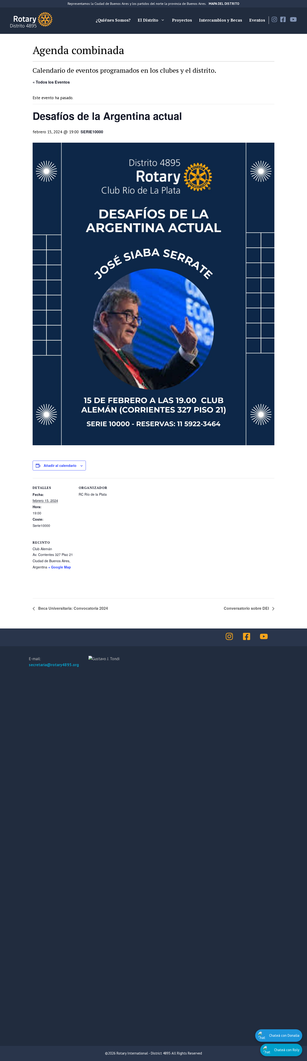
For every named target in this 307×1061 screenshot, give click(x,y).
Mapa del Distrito (224, 3)
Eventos (257, 20)
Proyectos (182, 20)
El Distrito (148, 20)
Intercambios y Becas (220, 20)
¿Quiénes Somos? (113, 20)
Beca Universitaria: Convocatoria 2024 (72, 608)
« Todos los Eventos (51, 82)
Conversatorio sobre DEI (247, 608)
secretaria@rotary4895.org (54, 664)
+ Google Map (59, 567)
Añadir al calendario (60, 465)
